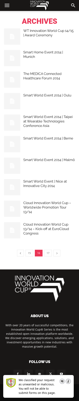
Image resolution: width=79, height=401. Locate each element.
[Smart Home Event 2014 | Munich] (12, 58)
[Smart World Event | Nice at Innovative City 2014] (12, 187)
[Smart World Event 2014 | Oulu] (12, 101)
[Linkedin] (29, 374)
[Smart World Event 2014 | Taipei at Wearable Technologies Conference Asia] (12, 123)
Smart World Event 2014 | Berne (48, 138)
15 (29, 253)
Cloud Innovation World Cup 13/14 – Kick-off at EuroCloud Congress (46, 228)
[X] (50, 374)
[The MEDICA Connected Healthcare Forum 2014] (12, 79)
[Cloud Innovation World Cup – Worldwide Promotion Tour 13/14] (12, 209)
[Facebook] (18, 374)
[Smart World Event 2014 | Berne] (12, 144)
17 (48, 253)
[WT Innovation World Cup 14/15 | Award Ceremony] (12, 36)
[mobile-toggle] (6, 5)
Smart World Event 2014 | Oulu (47, 95)
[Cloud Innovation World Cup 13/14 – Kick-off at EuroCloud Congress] (12, 230)
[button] (73, 5)
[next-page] (56, 253)
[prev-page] (20, 253)
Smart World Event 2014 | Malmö (49, 160)
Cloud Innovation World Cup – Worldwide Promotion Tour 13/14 (47, 207)
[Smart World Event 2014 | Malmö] (12, 166)
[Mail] (39, 374)
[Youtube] (61, 374)
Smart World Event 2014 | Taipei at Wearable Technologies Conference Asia (48, 121)
